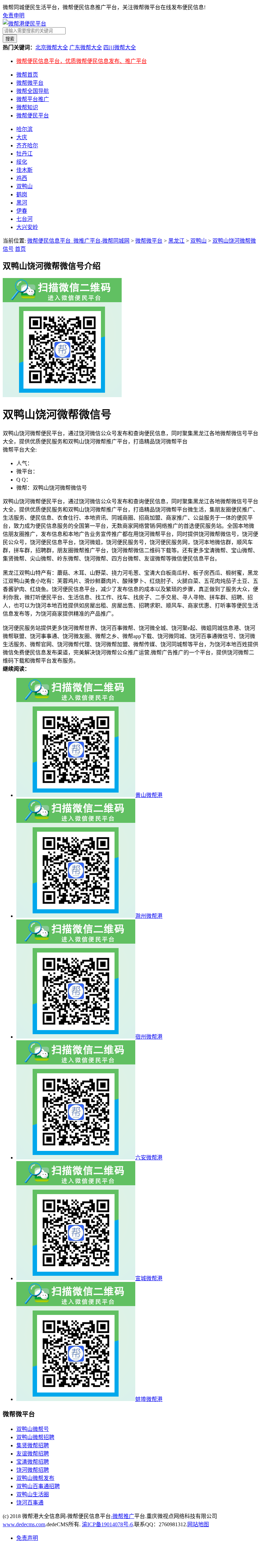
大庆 (21, 137)
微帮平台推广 (32, 99)
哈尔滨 (24, 129)
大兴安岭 (27, 227)
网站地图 (198, 1524)
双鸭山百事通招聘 (38, 1486)
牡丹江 (24, 154)
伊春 (21, 211)
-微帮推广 (122, 1516)
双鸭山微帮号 (32, 1429)
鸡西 (21, 178)
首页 (20, 249)
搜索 (9, 39)
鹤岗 (21, 194)
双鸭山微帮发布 (35, 1478)
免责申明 (13, 15)
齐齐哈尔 (27, 145)
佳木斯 (24, 170)
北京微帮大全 (51, 47)
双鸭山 (24, 186)
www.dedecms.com (24, 1524)
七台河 (24, 219)
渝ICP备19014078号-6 (107, 1524)
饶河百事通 (30, 1502)
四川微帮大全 (119, 47)
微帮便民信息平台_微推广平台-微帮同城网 (78, 241)
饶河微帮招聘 (32, 1470)
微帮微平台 (30, 83)
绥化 (21, 162)
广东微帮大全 (85, 47)
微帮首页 (27, 75)
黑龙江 (176, 241)
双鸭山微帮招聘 (35, 1437)
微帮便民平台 (32, 115)
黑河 (21, 203)
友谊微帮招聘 (32, 1453)
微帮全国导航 (32, 91)
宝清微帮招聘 (32, 1462)
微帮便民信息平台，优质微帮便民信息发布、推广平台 (81, 61)
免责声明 (27, 1538)
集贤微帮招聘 (32, 1445)
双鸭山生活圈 (32, 1494)
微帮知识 (27, 107)
